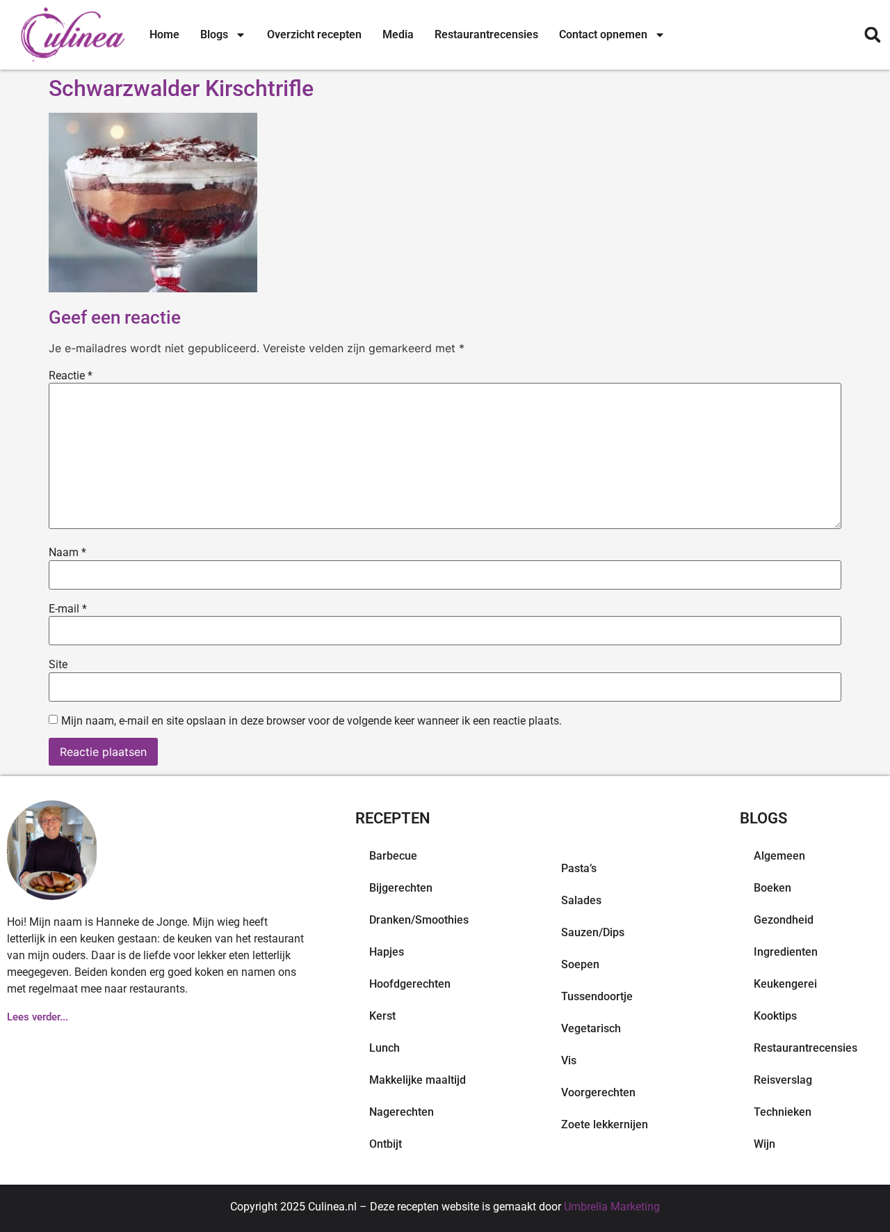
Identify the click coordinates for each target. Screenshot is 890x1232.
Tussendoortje (597, 996)
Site (58, 664)
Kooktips (775, 1015)
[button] (872, 35)
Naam (67, 552)
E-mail (68, 609)
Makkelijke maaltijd (417, 1080)
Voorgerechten (598, 1092)
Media (398, 34)
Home (164, 34)
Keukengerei (785, 983)
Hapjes (386, 951)
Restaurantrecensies (486, 34)
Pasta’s (579, 868)
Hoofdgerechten (410, 983)
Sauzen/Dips (592, 932)
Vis (568, 1060)
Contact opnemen (603, 34)
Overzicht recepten (314, 34)
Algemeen (779, 855)
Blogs (214, 34)
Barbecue (393, 855)
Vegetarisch (591, 1028)
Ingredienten (786, 951)
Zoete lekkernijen (604, 1124)
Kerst (382, 1015)
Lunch (384, 1048)
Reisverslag (783, 1080)
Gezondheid (784, 919)
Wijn (764, 1144)
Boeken (772, 887)
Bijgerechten (400, 887)
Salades (581, 900)
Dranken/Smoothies (419, 919)
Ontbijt (385, 1144)
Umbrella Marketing (612, 1206)
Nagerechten (401, 1112)
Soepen (580, 964)
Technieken (782, 1112)
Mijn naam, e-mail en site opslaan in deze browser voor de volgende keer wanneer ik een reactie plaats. (311, 721)
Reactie (70, 375)
